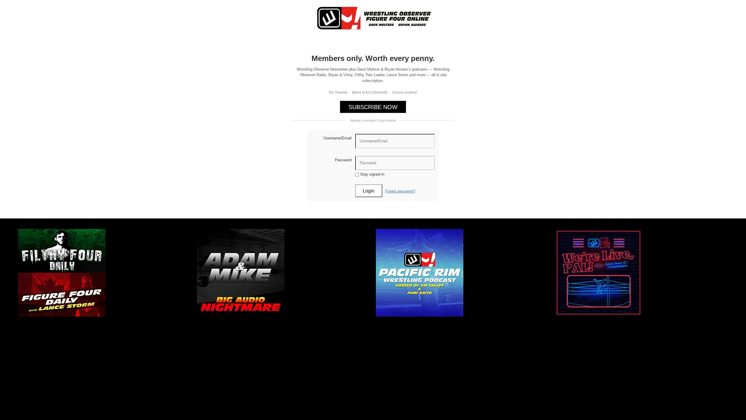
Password (343, 160)
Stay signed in (371, 174)
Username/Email (337, 138)
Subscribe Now (373, 107)
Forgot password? (400, 191)
